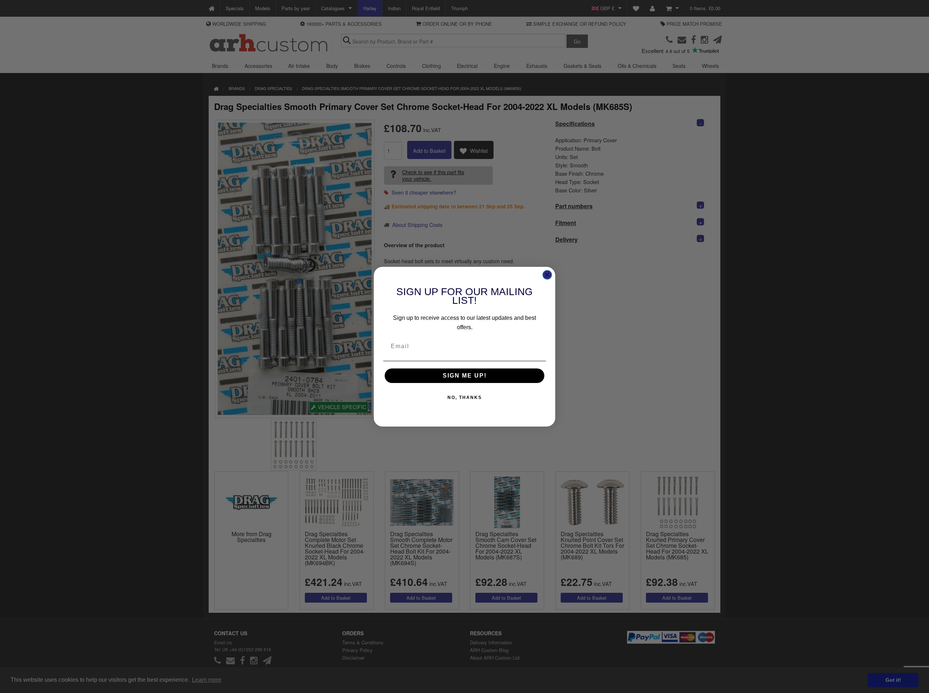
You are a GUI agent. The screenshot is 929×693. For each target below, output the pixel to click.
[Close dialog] (547, 274)
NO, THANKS (464, 397)
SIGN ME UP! (465, 375)
